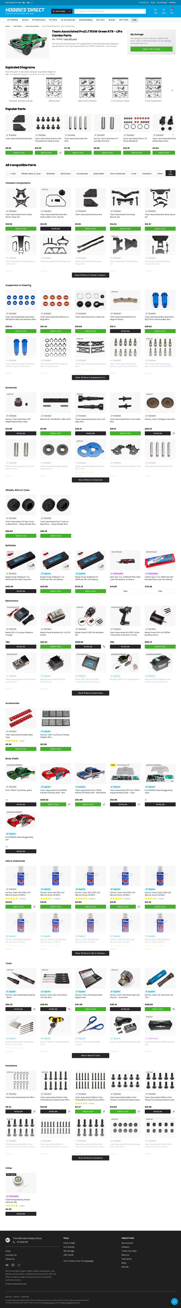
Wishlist (172, 2)
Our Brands (68, 1247)
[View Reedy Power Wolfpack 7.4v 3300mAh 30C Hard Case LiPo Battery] (20, 560)
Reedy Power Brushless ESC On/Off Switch (55, 633)
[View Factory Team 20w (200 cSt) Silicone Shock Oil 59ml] (90, 876)
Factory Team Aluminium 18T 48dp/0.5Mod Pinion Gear (18, 420)
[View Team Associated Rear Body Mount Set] (160, 198)
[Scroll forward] (173, 134)
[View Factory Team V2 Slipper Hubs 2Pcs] (160, 402)
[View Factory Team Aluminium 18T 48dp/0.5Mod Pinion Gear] (20, 402)
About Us (9, 1259)
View (125, 591)
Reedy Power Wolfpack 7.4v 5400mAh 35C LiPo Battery (52, 578)
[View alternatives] (60, 153)
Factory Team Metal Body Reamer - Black (20, 996)
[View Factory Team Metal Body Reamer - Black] (20, 978)
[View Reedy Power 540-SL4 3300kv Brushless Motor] (160, 616)
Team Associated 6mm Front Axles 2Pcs (125, 420)
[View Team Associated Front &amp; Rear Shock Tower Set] (20, 198)
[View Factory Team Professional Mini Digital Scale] (90, 978)
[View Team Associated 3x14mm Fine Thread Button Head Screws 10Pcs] (55, 1080)
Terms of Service (67, 1303)
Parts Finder (69, 1243)
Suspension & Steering (18, 285)
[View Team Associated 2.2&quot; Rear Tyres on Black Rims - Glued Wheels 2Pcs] (20, 505)
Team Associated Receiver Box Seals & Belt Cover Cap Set (53, 215)
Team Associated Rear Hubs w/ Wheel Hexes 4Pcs (166, 139)
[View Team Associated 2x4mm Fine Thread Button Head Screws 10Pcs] (48, 123)
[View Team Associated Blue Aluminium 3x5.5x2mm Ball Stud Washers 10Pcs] (20, 300)
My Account (127, 1243)
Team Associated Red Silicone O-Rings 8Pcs (54, 318)
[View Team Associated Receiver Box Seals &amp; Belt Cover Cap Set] (55, 198)
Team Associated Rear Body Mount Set (160, 215)
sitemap (25, 1296)
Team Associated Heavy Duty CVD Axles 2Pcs (90, 420)
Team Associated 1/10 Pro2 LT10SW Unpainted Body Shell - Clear (125, 791)
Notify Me (56, 228)
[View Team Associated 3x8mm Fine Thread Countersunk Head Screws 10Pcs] (125, 1080)
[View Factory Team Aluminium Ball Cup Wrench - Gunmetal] (125, 978)
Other (160, 173)
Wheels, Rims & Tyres (31, 173)
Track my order (129, 1251)
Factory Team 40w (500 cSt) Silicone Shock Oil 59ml (122, 893)
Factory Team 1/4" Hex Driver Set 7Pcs (159, 996)
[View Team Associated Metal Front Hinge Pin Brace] (125, 300)
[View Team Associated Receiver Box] (19, 123)
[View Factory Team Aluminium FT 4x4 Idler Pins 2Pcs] (107, 123)
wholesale (89, 1261)
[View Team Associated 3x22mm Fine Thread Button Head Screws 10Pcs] (90, 1080)
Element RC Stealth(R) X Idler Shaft (55, 419)
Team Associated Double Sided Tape (19, 736)
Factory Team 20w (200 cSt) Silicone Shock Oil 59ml (87, 893)
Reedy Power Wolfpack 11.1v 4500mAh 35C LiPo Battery (86, 578)
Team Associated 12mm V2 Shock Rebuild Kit (135, 139)
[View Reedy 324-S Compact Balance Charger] (20, 616)
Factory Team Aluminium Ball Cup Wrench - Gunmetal (125, 996)
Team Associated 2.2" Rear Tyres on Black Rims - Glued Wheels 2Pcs (20, 522)
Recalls (125, 1266)
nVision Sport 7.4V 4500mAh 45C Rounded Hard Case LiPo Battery (159, 578)
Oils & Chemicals (117, 173)
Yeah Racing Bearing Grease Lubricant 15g (17, 1200)
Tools (133, 173)
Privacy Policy (50, 1303)
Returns (125, 1255)
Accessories (82, 173)
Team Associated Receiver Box (18, 138)
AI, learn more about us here (15, 1284)
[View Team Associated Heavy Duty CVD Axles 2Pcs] (90, 402)
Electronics (66, 173)
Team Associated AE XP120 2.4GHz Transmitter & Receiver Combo (124, 633)
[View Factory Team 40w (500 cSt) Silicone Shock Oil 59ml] (125, 876)
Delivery (125, 1247)
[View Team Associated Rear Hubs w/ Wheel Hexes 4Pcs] (166, 123)
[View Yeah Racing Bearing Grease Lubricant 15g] (20, 1183)
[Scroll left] (9, 173)
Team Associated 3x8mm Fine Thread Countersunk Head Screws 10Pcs (124, 1098)
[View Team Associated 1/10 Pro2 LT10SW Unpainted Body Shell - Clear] (125, 773)
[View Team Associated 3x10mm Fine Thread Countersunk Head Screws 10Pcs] (160, 1080)
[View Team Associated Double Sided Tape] (20, 718)
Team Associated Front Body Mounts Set (122, 215)
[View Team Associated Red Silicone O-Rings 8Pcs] (55, 300)
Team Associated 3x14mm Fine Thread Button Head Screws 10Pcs (55, 1098)
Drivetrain (11, 387)
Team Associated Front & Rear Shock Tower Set (18, 215)
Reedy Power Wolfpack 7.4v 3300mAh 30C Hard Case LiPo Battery (18, 578)
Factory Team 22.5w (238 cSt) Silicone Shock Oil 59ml (158, 893)
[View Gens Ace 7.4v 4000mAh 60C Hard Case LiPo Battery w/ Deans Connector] (125, 560)
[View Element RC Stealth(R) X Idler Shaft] (55, 402)
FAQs (8, 1251)
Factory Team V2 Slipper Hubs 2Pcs (160, 419)
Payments (126, 1258)
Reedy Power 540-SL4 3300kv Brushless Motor (157, 633)
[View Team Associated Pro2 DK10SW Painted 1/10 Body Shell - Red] (55, 773)
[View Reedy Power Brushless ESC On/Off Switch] (55, 616)
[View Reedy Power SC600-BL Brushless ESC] (90, 616)
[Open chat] (174, 1301)
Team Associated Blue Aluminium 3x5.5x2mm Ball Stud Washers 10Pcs (20, 318)
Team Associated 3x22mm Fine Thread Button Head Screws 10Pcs (89, 1098)
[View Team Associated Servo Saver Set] (90, 300)
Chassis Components (17, 182)
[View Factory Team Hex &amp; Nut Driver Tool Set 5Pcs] (55, 978)
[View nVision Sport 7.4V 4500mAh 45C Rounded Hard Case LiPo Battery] (160, 560)
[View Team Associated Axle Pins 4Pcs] (78, 123)
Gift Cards (68, 1255)
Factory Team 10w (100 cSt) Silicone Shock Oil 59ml (52, 893)
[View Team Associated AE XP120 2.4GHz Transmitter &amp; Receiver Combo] (125, 616)
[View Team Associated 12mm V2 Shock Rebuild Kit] (137, 123)
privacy (8, 1296)
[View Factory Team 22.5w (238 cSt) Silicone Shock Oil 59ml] (160, 876)
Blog (153, 2)
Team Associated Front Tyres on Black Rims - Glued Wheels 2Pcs (54, 522)
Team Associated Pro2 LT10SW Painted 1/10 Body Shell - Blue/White (90, 791)
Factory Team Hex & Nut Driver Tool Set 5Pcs (53, 996)
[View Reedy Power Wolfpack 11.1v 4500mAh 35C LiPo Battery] (90, 560)
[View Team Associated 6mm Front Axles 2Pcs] (125, 402)
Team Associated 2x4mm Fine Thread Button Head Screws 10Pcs (48, 139)
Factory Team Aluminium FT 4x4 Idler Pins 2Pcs (106, 139)
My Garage (162, 2)
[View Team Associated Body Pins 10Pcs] (20, 1080)
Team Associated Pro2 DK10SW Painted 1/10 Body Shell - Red (53, 791)
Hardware (146, 173)
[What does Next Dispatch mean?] (31, 2)
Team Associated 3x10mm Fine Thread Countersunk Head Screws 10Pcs (159, 1098)
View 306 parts (70, 39)
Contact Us (144, 2)
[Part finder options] (69, 11)
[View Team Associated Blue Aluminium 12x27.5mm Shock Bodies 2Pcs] (160, 300)
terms (16, 1296)
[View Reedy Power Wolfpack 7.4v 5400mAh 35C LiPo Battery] (55, 560)
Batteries (51, 173)
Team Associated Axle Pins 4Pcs (75, 139)
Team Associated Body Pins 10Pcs (19, 1097)
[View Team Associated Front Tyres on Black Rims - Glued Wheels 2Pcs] (55, 505)
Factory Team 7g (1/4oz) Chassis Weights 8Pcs (54, 736)
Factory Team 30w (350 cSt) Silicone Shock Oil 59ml (17, 893)
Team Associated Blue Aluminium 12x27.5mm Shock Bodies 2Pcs (159, 318)
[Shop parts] (104, 647)
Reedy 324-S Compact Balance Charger (19, 633)
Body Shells (99, 173)
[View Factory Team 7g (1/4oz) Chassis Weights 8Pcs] (55, 718)
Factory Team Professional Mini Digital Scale (88, 996)
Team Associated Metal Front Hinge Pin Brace (123, 318)
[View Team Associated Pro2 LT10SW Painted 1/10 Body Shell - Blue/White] (90, 773)
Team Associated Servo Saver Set (89, 317)
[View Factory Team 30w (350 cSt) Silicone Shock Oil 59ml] (20, 876)
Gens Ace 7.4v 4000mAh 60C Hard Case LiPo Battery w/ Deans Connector (125, 578)
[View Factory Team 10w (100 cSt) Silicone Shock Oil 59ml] (55, 876)
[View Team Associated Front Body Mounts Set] (125, 198)
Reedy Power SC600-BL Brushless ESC (89, 633)
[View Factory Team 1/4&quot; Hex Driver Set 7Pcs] (160, 978)
